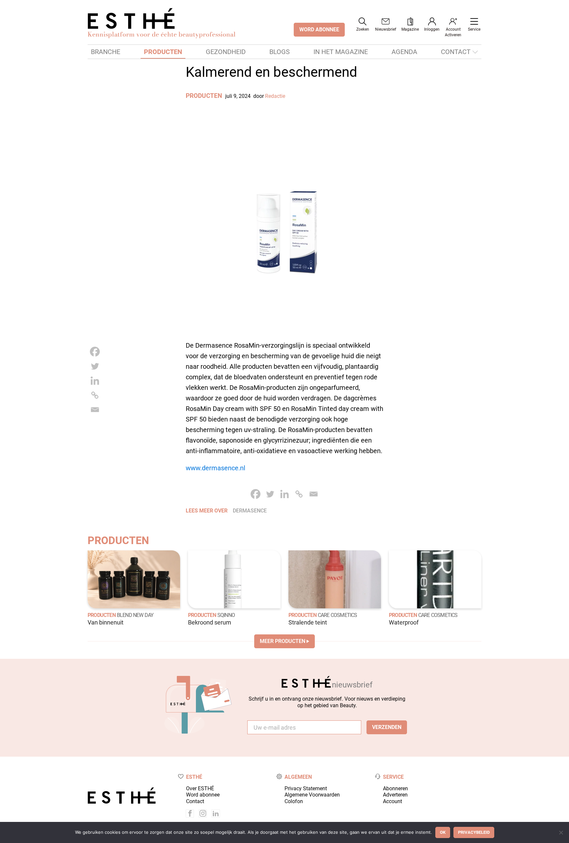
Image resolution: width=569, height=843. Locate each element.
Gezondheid (226, 52)
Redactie (275, 96)
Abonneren (395, 788)
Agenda (404, 52)
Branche (105, 52)
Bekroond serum (209, 622)
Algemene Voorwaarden (312, 795)
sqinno (226, 615)
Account (392, 801)
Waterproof (404, 622)
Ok (443, 832)
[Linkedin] (94, 380)
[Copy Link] (94, 395)
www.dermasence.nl (215, 468)
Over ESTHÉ (200, 788)
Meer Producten (282, 641)
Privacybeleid (474, 832)
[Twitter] (94, 366)
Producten (163, 52)
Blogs (279, 52)
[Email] (94, 409)
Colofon (293, 801)
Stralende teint (307, 622)
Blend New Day (135, 615)
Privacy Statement (305, 788)
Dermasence (250, 511)
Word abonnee (203, 795)
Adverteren (395, 795)
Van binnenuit (105, 622)
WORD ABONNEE (319, 29)
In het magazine (340, 52)
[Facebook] (94, 351)
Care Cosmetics (337, 615)
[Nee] (560, 832)
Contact (456, 52)
